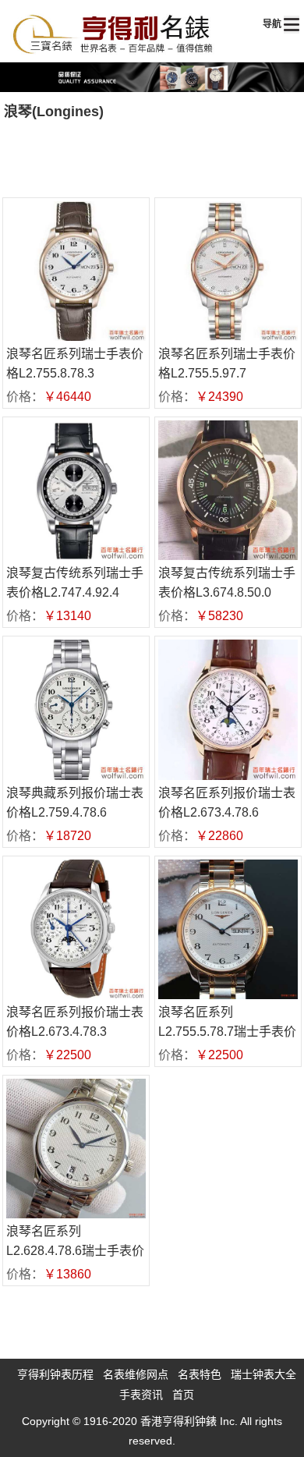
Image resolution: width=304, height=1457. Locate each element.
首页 (183, 1394)
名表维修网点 (135, 1374)
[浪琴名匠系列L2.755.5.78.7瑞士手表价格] (228, 929)
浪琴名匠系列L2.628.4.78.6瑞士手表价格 (75, 1251)
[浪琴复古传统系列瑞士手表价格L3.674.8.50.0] (228, 490)
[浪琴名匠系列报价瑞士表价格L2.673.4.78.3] (76, 929)
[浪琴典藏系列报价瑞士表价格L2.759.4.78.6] (76, 709)
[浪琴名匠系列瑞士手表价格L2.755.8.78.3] (76, 271)
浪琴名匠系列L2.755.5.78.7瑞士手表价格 (227, 1031)
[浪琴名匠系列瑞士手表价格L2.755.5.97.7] (228, 271)
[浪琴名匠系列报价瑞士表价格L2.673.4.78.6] (228, 709)
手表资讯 (141, 1394)
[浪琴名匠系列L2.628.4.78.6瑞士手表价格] (76, 1148)
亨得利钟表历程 (55, 1374)
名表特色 (199, 1374)
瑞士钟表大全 (263, 1374)
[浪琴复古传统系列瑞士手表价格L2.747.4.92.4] (76, 490)
